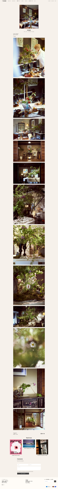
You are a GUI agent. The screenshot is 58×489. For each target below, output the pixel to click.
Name (19, 464)
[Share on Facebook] (41, 433)
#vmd (17, 434)
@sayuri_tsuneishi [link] (15, 34)
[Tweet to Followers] (42, 433)
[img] (2, 485)
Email (31, 464)
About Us (27, 479)
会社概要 (27, 480)
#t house (14, 434)
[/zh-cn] (4, 1)
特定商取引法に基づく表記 (29, 481)
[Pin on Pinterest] (44, 433)
